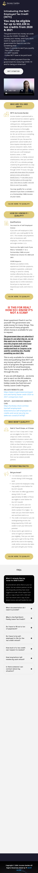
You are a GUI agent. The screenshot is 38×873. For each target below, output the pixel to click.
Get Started (13, 71)
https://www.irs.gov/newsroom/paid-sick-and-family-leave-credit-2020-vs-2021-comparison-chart (19, 394)
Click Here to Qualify (19, 204)
